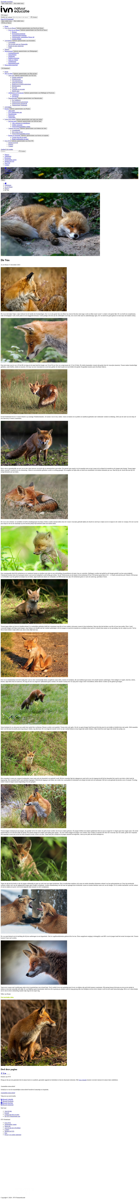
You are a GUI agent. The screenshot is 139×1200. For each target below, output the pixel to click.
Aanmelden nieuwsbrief (8, 1093)
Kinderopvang (16, 79)
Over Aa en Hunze (10, 28)
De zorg (14, 87)
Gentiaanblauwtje (13, 53)
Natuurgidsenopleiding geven (21, 133)
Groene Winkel (16, 39)
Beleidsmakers (16, 86)
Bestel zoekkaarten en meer (20, 139)
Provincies (15, 96)
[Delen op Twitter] (4, 1073)
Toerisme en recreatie (18, 89)
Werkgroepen (9, 51)
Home (6, 26)
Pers (6, 1133)
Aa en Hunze (8, 171)
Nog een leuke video (7, 997)
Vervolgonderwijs (17, 81)
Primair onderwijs (17, 77)
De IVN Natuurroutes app (12, 1116)
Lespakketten (16, 130)
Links (10, 47)
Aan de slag (8, 1111)
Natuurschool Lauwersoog (20, 102)
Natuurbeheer (12, 55)
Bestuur (14, 32)
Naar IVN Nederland (7, 19)
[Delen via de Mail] (9, 1073)
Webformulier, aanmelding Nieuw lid (23, 37)
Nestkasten (11, 56)
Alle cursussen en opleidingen (21, 123)
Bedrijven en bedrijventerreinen (21, 84)
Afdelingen (15, 94)
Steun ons (7, 1126)
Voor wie (11, 75)
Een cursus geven (17, 132)
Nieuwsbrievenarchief (11, 65)
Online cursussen (17, 125)
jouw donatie (83, 1080)
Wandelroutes (12, 114)
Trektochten (11, 117)
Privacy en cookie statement (13, 1134)
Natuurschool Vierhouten (19, 105)
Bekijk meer (15, 91)
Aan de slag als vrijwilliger (13, 1128)
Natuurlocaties (12, 98)
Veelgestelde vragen (10, 159)
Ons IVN (7, 163)
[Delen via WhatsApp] (7, 1073)
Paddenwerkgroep (13, 58)
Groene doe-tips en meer (19, 137)
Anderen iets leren (13, 128)
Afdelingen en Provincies (15, 93)
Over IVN (8, 141)
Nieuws (7, 49)
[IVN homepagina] (16, 13)
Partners (10, 144)
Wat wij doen (8, 73)
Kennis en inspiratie (14, 135)
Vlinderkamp (12, 61)
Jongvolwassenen (17, 82)
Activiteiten (8, 40)
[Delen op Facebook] (2, 1073)
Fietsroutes (11, 116)
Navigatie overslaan (7, 1)
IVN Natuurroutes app (15, 112)
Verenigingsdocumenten (19, 35)
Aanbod (3, 149)
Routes (7, 109)
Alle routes (11, 110)
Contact (10, 146)
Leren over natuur (10, 119)
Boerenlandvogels (13, 63)
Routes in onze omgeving (16, 46)
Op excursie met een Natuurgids (18, 44)
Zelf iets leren (12, 121)
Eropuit (7, 1113)
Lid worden (9, 149)
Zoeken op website (6, 17)
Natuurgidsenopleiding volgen (21, 126)
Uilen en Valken (13, 60)
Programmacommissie (18, 33)
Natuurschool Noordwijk (19, 103)
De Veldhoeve (16, 100)
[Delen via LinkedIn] (5, 1073)
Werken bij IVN (13, 143)
